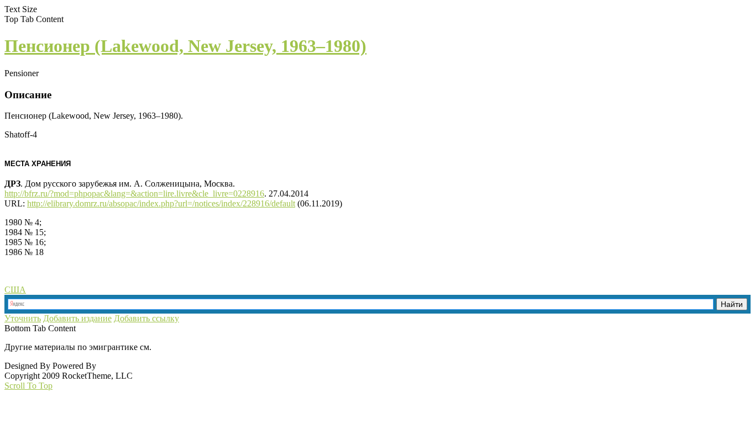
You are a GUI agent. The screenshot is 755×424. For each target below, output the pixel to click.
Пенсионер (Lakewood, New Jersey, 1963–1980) (185, 46)
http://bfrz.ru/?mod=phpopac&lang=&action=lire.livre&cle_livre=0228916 (134, 193)
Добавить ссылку (146, 318)
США (15, 289)
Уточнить (22, 318)
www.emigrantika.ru (193, 347)
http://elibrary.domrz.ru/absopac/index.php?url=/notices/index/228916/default (161, 203)
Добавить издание (77, 318)
